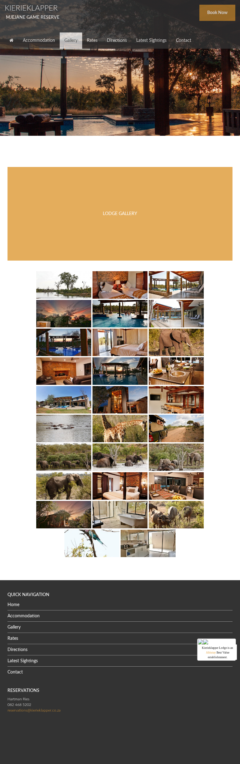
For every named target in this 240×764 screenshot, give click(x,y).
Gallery (14, 627)
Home (13, 605)
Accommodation (24, 616)
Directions (18, 650)
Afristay (211, 652)
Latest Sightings (23, 661)
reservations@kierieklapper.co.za (34, 710)
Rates (13, 638)
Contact (15, 672)
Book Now (217, 13)
